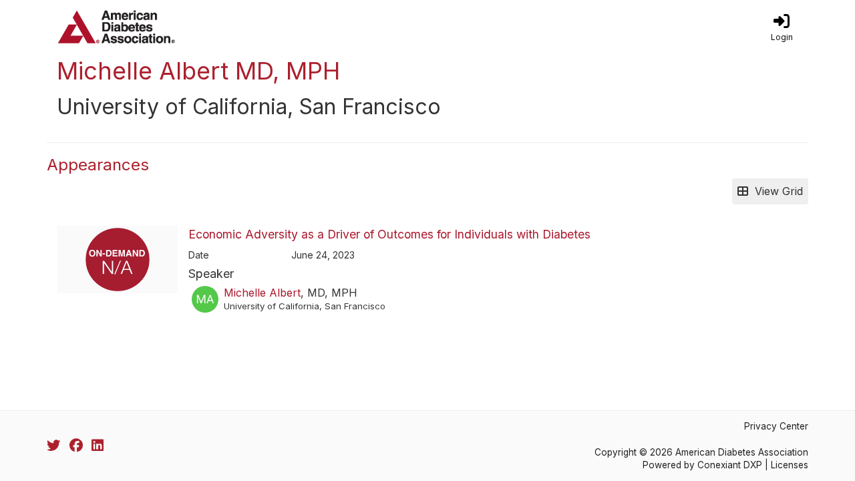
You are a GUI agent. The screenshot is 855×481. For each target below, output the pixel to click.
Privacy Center (776, 426)
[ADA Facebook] (76, 445)
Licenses (789, 465)
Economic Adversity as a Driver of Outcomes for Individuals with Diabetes (389, 234)
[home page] (174, 26)
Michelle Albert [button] (262, 292)
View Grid (775, 191)
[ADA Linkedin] (98, 445)
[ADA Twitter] (53, 445)
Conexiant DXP (729, 465)
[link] (781, 26)
